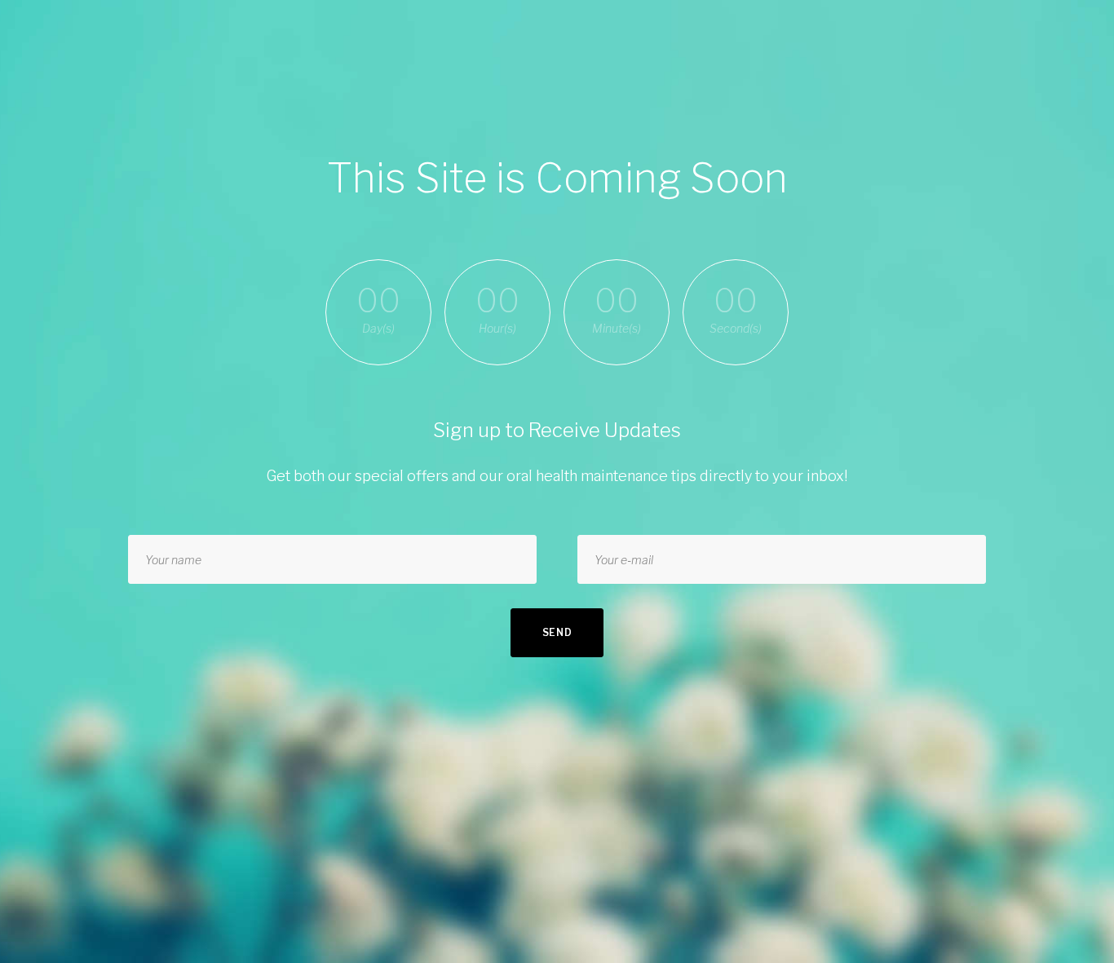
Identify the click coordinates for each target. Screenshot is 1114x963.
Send (557, 632)
